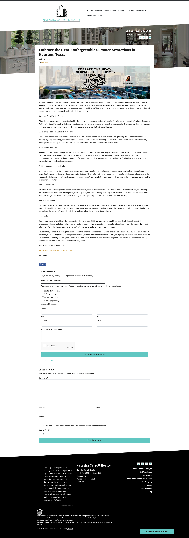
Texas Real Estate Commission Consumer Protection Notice (55, 522)
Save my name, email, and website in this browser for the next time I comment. (74, 425)
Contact (139, 34)
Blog (100, 15)
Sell (128, 34)
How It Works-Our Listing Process (139, 478)
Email (99, 320)
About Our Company (144, 482)
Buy (133, 34)
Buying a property (51, 297)
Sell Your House (146, 472)
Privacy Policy (146, 488)
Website (42, 416)
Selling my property (52, 294)
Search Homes (110, 10)
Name (44, 308)
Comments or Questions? (51, 329)
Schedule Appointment (156, 531)
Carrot (70, 529)
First (42, 316)
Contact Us (148, 485)
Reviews (147, 34)
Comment (43, 378)
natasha (44, 62)
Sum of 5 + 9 (44, 430)
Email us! (80, 481)
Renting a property (51, 300)
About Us (91, 15)
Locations (140, 10)
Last (98, 316)
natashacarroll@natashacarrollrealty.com (55, 250)
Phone (44, 320)
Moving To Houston (126, 10)
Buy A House (147, 475)
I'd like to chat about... (50, 291)
